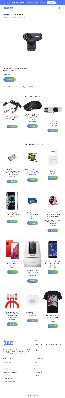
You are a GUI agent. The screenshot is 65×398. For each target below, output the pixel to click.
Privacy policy (38, 372)
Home (5, 17)
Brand (5, 366)
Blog (35, 362)
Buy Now (9, 79)
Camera (24, 68)
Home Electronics (16, 68)
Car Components (8, 369)
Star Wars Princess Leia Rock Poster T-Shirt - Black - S (53, 317)
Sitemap (36, 375)
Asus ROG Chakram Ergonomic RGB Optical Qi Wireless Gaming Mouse (32, 116)
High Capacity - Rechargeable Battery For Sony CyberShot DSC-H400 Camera (12, 172)
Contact (36, 366)
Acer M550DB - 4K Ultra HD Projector (53, 123)
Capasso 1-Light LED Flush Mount (32, 313)
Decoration (6, 375)
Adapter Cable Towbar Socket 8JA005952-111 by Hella (12, 118)
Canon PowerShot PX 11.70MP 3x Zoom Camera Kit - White (32, 272)
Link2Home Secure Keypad (53, 170)
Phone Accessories (9, 381)
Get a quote (51, 2)
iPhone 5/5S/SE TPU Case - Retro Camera (12, 214)
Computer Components (10, 372)
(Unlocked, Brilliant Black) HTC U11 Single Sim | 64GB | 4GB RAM (53, 263)
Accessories (7, 362)
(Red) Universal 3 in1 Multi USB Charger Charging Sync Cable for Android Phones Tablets (12, 314)
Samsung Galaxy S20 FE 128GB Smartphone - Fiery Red (12, 263)
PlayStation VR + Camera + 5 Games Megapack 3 (32, 214)
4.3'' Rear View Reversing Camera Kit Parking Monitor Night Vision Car (32, 171)
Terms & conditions (39, 369)
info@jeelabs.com (39, 350)
